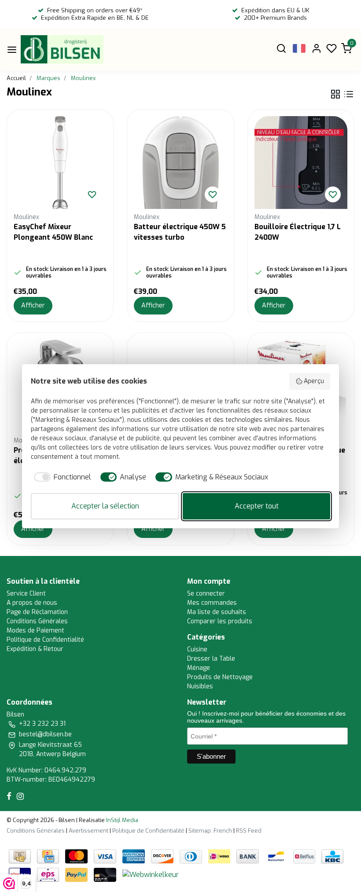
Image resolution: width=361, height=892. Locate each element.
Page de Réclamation (37, 612)
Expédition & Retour (35, 649)
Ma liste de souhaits (216, 612)
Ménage (198, 668)
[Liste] (348, 94)
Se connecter (206, 593)
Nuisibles (200, 686)
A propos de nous (32, 603)
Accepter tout (257, 506)
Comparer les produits (219, 621)
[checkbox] (61, 477)
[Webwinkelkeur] (150, 874)
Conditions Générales (37, 621)
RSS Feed (249, 830)
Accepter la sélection (105, 506)
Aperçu (314, 381)
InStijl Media (121, 820)
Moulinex (83, 78)
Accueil (16, 78)
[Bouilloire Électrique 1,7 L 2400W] (300, 162)
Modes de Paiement (35, 630)
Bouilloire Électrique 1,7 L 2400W (297, 232)
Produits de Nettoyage (220, 677)
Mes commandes (212, 603)
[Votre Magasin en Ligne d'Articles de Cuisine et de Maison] (62, 49)
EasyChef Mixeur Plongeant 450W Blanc (53, 232)
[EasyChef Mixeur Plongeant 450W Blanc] (60, 162)
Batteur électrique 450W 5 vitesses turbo (180, 232)
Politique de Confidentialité (45, 640)
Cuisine (197, 649)
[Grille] (335, 94)
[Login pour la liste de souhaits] (92, 194)
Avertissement (88, 830)
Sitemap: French (210, 830)
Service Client (26, 593)
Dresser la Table (211, 658)
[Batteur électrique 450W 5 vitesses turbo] (180, 162)
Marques (48, 78)
